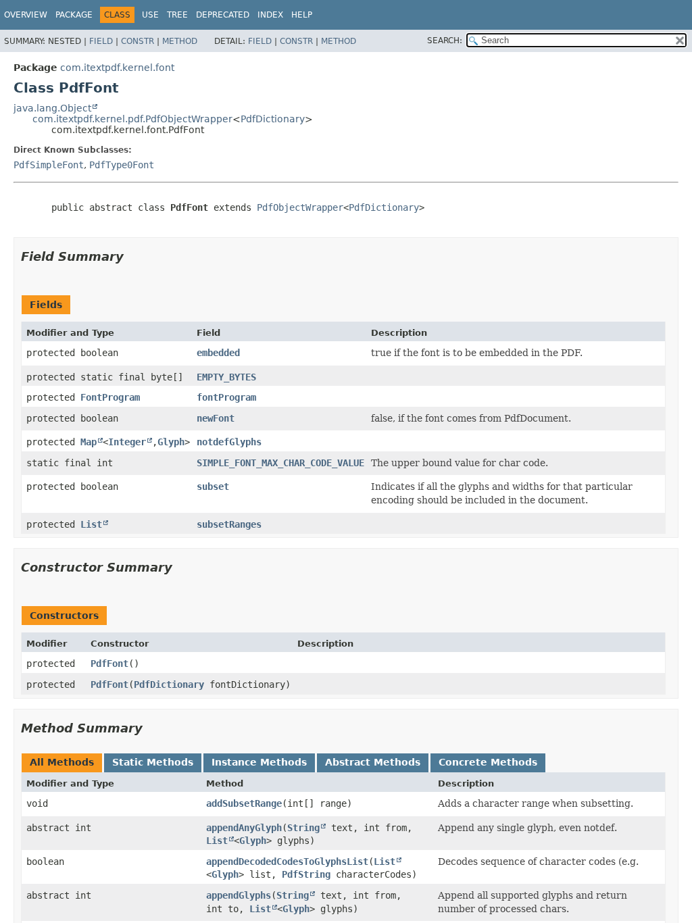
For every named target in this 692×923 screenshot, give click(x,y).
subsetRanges (229, 524)
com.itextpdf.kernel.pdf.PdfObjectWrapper (132, 119)
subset (213, 486)
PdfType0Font (121, 164)
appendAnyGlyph (244, 827)
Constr (137, 41)
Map (88, 441)
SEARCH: (444, 40)
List (91, 524)
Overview (25, 15)
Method (179, 41)
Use (150, 15)
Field (101, 41)
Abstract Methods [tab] (372, 762)
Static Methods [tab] (152, 762)
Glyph (170, 441)
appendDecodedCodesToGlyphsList (287, 861)
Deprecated (222, 15)
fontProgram (226, 397)
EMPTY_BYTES (226, 377)
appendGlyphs (238, 895)
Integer (127, 441)
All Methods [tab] (62, 762)
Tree (177, 15)
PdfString (306, 874)
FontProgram (110, 397)
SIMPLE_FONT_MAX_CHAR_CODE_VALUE (280, 462)
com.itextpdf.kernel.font (117, 67)
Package (74, 15)
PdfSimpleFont (49, 164)
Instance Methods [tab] (259, 762)
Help (301, 15)
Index (270, 15)
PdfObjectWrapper (300, 207)
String (303, 827)
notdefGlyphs (229, 441)
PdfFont (109, 663)
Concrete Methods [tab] (488, 762)
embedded (218, 352)
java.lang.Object (52, 108)
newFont (215, 418)
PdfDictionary (273, 119)
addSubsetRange (244, 803)
